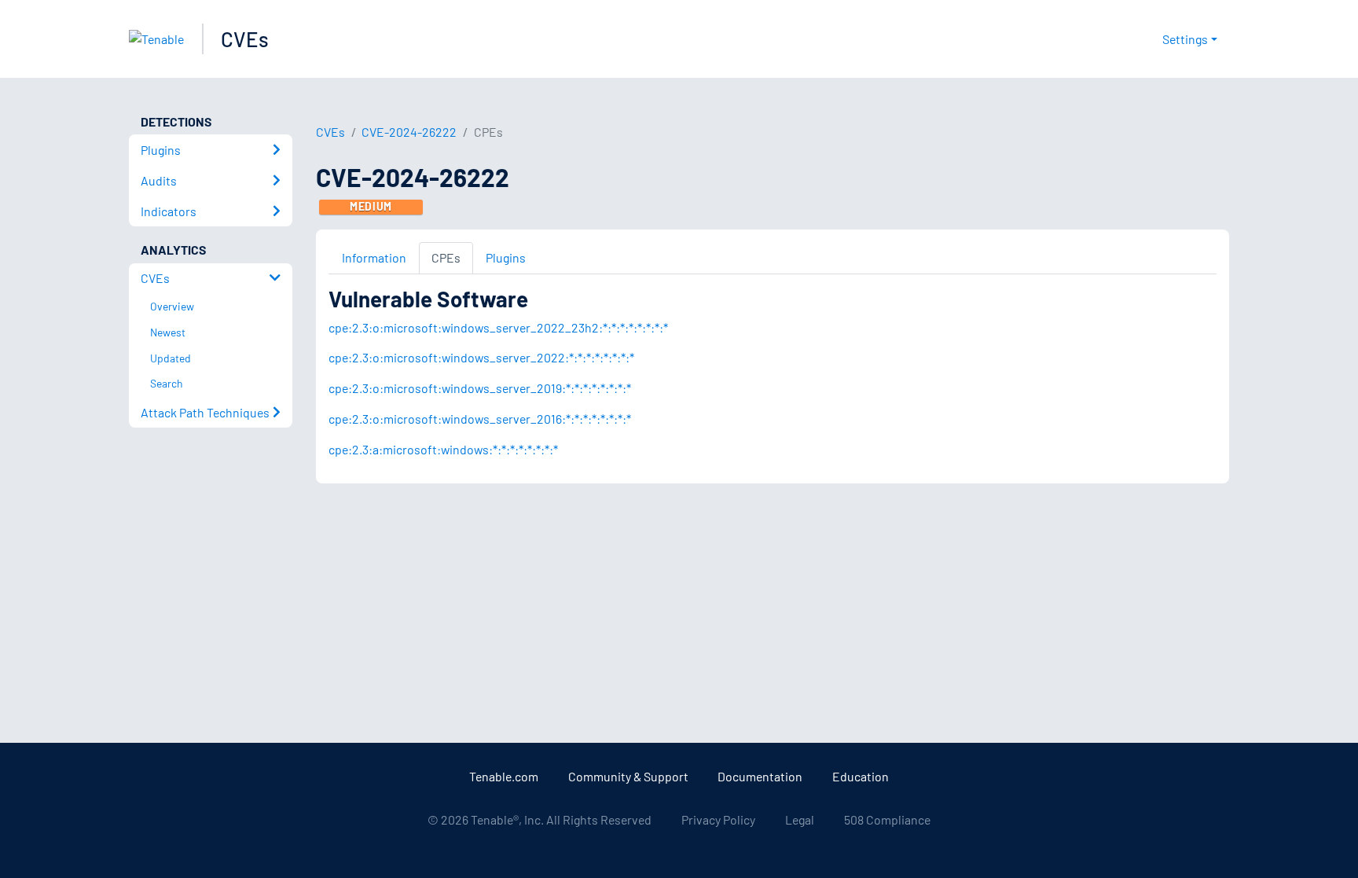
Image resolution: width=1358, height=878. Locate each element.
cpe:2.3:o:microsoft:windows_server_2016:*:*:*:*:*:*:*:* (479, 418)
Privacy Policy (718, 819)
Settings (1185, 38)
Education (860, 776)
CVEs (245, 39)
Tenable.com (503, 776)
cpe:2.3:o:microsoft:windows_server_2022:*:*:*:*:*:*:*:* (481, 357)
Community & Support (628, 776)
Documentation (760, 776)
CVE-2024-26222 (409, 131)
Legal (799, 819)
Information (374, 257)
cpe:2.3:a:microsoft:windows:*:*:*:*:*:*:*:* (443, 449)
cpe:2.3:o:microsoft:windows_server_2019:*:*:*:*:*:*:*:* (479, 387)
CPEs (446, 257)
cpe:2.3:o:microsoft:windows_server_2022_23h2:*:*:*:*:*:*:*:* (498, 327)
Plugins (506, 257)
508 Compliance (887, 819)
